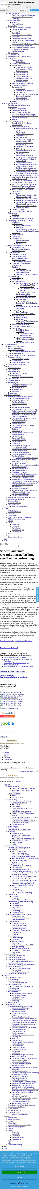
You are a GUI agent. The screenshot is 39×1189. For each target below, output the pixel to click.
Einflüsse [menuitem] (15, 1038)
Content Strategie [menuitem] (17, 938)
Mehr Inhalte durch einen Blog (25, 297)
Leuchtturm (15, 215)
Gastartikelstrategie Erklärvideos (22, 45)
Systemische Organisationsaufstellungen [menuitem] (20, 1006)
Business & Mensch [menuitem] (14, 1110)
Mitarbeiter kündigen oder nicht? (22, 445)
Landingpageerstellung (23, 294)
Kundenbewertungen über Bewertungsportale (24, 79)
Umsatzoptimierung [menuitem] (18, 916)
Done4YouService (22, 312)
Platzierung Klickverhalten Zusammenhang (24, 143)
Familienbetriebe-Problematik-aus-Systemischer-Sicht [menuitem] (23, 1043)
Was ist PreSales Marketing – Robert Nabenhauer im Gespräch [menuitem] (23, 821)
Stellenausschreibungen (19, 373)
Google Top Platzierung (15, 121)
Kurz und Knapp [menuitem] (17, 797)
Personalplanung (13, 369)
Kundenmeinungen (18, 51)
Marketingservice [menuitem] (13, 936)
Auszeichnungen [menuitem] (17, 833)
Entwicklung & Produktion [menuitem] (20, 972)
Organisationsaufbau (10, 344)
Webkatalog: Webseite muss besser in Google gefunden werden (27, 322)
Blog (5, 540)
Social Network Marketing (24, 337)
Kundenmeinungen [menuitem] (18, 824)
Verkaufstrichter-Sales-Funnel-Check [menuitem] (23, 945)
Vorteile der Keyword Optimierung (27, 170)
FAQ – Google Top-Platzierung (22, 211)
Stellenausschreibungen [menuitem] (19, 983)
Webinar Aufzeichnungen (20, 495)
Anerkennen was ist (18, 423)
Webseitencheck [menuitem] (17, 867)
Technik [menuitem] (14, 862)
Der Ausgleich (16, 427)
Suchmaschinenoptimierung (21, 126)
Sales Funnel (16, 233)
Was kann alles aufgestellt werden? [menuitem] (23, 1085)
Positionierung (12, 213)
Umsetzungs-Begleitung (23, 261)
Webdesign (15, 222)
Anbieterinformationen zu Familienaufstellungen (20, 401)
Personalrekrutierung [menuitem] (14, 984)
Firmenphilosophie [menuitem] (14, 786)
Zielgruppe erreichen (22, 152)
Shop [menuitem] (5, 1146)
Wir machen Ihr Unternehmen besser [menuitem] (23, 961)
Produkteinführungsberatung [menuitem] (21, 968)
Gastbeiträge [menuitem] (16, 1136)
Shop (5, 539)
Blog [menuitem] (5, 1148)
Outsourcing (16, 236)
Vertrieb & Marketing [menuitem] (11, 846)
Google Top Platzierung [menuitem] (15, 864)
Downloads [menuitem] (15, 1134)
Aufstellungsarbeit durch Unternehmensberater (20, 421)
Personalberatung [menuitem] (13, 988)
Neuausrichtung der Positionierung (23, 218)
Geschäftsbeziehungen (19, 440)
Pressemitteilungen (18, 530)
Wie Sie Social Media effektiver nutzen (27, 334)
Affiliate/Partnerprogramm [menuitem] (16, 1127)
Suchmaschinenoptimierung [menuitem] (21, 869)
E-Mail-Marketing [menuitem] (17, 905)
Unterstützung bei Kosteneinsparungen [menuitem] (24, 1082)
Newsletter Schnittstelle (23, 225)
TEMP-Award (20, 62)
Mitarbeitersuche (17, 389)
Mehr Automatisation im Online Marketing (25, 116)
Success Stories (17, 87)
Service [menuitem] (6, 1116)
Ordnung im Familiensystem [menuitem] (21, 1062)
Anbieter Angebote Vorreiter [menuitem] (21, 1017)
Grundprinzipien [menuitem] (17, 1051)
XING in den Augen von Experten (23, 83)
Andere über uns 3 (22, 74)
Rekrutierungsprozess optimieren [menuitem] (22, 986)
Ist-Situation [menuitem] (16, 1053)
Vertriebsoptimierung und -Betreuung (20, 245)
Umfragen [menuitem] (11, 1121)
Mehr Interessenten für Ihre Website (27, 283)
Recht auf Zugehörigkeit (19, 463)
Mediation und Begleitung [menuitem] (16, 1107)
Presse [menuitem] (10, 1130)
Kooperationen (12, 510)
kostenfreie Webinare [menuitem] (14, 1119)
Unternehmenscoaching (19, 258)
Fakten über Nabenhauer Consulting (23, 15)
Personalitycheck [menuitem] (13, 1112)
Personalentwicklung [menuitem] (14, 977)
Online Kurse (12, 515)
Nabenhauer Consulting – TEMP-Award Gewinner (16, 641)
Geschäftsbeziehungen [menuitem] (19, 1049)
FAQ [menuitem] (9, 1143)
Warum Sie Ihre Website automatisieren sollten (27, 286)
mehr (19, 1178)
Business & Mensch (14, 503)
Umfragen (11, 513)
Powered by (3, 10)
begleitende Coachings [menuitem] (19, 923)
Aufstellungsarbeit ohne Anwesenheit (24, 418)
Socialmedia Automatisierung (25, 342)
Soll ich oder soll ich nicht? (20, 468)
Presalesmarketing (21, 317)
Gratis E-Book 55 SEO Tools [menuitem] (21, 866)
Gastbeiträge (16, 528)
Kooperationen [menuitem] (12, 1118)
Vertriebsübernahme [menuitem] (18, 920)
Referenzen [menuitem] (11, 831)
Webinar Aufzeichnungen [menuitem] (20, 1103)
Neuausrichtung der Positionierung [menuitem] (23, 900)
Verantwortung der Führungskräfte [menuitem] (23, 1083)
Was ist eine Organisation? (16, 346)
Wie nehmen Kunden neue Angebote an (24, 490)
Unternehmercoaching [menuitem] (19, 925)
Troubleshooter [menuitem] (13, 1002)
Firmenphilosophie (14, 13)
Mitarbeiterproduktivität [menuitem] (19, 995)
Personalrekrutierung (14, 375)
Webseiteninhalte (21, 137)
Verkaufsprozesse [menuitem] (17, 909)
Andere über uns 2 (22, 72)
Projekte (14, 101)
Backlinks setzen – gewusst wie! (26, 168)
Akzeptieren (19, 1172)
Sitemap (6, 752)
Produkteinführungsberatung (21, 359)
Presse (10, 522)
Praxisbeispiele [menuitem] (16, 970)
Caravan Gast (20, 89)
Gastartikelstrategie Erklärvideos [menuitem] (22, 819)
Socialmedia (16, 328)
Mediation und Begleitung (16, 499)
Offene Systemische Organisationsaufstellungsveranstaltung (13, 676)
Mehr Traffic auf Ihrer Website (21, 112)
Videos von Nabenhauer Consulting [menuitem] (19, 801)
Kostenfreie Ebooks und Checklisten (19, 517)
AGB (10, 533)
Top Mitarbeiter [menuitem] (13, 992)
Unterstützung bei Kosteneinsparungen (24, 474)
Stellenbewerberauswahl (19, 470)
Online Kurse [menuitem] (12, 1123)
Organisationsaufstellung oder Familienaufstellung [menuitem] (21, 1064)
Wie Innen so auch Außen (20, 488)
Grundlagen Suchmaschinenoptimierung (25, 154)
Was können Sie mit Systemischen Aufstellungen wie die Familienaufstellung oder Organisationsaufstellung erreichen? (25, 481)
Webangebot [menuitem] (16, 810)
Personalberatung (13, 378)
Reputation (15, 216)
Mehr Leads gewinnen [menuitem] (19, 851)
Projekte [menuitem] (14, 844)
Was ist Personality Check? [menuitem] (20, 1114)
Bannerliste (15, 524)
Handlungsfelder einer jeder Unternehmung (21, 355)
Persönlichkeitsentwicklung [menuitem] (12, 1004)
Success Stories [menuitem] (17, 842)
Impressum (7, 757)
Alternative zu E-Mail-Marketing (26, 200)
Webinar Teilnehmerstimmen (21, 63)
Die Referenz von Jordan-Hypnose (27, 94)
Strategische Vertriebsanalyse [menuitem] (21, 918)
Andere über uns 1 (22, 71)
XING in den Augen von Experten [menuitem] (23, 839)
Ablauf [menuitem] (14, 1015)
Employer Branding (14, 380)
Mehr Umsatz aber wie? (19, 447)
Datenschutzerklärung (15, 537)
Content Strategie (17, 278)
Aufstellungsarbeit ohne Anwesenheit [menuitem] (24, 1028)
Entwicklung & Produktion (20, 362)
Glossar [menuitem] (10, 1128)
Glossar (10, 521)
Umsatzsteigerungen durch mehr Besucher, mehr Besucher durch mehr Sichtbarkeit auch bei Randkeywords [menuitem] (25, 873)
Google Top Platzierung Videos (22, 35)
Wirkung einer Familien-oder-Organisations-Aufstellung (21, 493)
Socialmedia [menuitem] (16, 952)
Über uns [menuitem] (7, 785)
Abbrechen (22, 10)
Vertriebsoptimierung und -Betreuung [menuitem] (20, 914)
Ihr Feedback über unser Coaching (27, 274)
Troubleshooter (13, 393)
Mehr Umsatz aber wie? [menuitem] (19, 1056)
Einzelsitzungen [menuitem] (17, 1040)
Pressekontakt (16, 531)
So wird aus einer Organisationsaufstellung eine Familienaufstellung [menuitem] (25, 1073)
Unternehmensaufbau (15, 348)
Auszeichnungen (17, 60)
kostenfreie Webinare (14, 512)
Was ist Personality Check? (20, 506)
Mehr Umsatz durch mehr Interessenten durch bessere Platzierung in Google (24, 185)
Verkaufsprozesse (17, 234)
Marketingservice (13, 276)
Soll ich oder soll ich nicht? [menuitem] (20, 1076)
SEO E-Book (16, 31)
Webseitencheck (17, 125)
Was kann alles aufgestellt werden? (23, 477)
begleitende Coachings (19, 254)
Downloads (15, 526)
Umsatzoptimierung (18, 247)
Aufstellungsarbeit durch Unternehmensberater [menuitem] (20, 1030)
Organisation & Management (17, 364)
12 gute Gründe (13, 53)
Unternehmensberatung (15, 353)
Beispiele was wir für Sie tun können (19, 56)
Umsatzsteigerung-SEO (23, 141)
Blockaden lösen (13, 501)
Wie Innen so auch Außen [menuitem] (20, 1096)
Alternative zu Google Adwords (26, 195)
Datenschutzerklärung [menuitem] (15, 1145)
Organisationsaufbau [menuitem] (10, 954)
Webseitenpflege (21, 299)
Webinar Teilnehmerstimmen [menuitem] (21, 835)
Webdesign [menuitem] (15, 903)
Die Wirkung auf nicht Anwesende (23, 425)
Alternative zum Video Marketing (26, 206)
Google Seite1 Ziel (22, 135)
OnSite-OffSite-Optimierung (25, 139)
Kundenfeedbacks (21, 81)
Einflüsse (15, 429)
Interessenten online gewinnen (21, 38)
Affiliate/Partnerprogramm (16, 519)
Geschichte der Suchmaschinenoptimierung (25, 133)
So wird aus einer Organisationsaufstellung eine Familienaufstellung (25, 466)
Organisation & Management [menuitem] (17, 974)
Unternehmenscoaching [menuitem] (19, 927)
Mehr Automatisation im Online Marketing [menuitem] (25, 858)
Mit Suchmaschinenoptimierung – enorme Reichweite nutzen (26, 165)
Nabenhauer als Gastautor (20, 85)
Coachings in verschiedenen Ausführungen (21, 264)
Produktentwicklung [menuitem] (14, 966)
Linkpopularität (21, 161)
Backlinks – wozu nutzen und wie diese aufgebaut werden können (27, 158)
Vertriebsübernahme (18, 251)
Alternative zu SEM (22, 207)
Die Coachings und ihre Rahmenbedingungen (23, 271)
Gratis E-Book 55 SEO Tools (21, 123)
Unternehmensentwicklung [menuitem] (16, 959)
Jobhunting (15, 391)
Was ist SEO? (20, 148)
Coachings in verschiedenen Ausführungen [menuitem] (21, 931)
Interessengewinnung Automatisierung (22, 241)
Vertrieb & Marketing (11, 103)
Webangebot (16, 36)
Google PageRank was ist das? (26, 150)
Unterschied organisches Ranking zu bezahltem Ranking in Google (26, 172)
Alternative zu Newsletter (24, 204)
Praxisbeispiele (16, 360)
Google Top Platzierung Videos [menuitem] (22, 808)
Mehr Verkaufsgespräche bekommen (23, 114)
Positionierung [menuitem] (12, 894)
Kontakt (6, 754)
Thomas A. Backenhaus (23, 96)
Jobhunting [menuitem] (15, 1001)
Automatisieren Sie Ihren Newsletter (27, 231)
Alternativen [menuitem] (16, 889)
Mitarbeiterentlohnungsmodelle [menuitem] (22, 993)
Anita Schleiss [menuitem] (12, 799)
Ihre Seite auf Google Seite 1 (25, 146)
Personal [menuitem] (6, 975)
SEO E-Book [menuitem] (16, 804)
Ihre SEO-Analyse (18, 209)
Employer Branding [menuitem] (14, 990)
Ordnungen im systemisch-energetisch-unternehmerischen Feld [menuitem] (24, 1059)
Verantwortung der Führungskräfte (23, 476)
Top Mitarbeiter (13, 382)
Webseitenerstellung (18, 281)
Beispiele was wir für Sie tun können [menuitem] (19, 830)
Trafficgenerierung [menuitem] (18, 947)
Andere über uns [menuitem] (17, 837)
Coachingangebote (14, 252)
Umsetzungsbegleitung (19, 260)
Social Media (16, 33)
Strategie (19, 243)
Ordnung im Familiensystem (21, 452)
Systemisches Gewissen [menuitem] (19, 1080)
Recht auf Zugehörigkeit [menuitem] (19, 1071)
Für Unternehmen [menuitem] (17, 1046)
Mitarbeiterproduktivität (19, 386)
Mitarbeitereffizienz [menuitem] (18, 997)
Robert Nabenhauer (14, 20)
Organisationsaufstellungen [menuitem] (20, 1008)
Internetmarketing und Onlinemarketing (20, 220)
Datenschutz (8, 759)
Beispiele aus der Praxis (19, 404)
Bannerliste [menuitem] (15, 1132)
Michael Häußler (21, 98)
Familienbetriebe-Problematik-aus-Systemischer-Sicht (23, 433)
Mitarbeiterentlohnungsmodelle (22, 384)
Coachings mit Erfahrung (24, 67)
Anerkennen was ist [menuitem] (18, 1033)
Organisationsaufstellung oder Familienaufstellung (21, 455)
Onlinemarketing (17, 238)
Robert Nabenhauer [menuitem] (14, 794)
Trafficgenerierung (18, 315)
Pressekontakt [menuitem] (16, 1139)
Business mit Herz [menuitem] (14, 828)
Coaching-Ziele (21, 269)
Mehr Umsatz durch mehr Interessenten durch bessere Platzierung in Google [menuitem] (24, 881)
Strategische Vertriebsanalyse (21, 249)
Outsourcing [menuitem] (16, 911)
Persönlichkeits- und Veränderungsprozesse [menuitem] (21, 1105)
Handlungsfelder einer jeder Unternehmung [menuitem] (21, 965)
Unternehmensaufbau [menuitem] (15, 957)
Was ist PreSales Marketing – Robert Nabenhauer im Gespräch (23, 48)
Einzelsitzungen (17, 431)
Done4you (15, 310)
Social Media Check (22, 330)
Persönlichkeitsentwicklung (12, 395)
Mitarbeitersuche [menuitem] (17, 999)
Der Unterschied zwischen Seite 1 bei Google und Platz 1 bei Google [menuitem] (24, 877)
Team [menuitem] (14, 795)
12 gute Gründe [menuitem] (13, 826)
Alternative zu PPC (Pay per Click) (27, 202)
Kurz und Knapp (17, 24)
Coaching (15, 267)
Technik (14, 119)
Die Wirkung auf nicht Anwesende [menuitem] (23, 1035)
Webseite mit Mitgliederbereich (26, 296)
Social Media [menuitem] (16, 806)
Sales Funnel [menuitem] (16, 907)
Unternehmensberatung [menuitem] (15, 963)
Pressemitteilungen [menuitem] (18, 1137)
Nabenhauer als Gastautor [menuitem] (20, 840)
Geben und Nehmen (18, 438)
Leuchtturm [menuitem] (15, 896)
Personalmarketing (14, 371)
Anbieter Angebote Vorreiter (21, 407)
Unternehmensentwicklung (16, 350)
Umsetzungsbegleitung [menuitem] (19, 929)
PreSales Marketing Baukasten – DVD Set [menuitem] (25, 817)
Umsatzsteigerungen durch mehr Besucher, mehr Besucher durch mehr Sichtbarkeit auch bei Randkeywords (25, 177)
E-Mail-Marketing (17, 224)
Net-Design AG (21, 92)
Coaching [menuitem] (15, 934)
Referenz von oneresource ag (25, 90)
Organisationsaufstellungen (20, 398)
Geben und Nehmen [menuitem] (18, 1047)
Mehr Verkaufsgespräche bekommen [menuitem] (23, 857)
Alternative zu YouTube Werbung (26, 198)
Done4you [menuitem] (15, 943)
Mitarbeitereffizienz (18, 387)
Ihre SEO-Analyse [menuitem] (18, 891)
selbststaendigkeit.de (22, 99)
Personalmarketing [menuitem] (14, 981)
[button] (3, 745)
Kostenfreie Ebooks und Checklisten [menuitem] (19, 1125)
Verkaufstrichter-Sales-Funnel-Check (23, 314)
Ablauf (14, 405)
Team (14, 22)
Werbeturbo (19, 319)
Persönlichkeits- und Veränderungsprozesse (21, 497)
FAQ (9, 535)
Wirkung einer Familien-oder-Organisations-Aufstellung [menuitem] (21, 1100)
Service (6, 508)
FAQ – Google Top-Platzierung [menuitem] (22, 893)
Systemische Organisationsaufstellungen (20, 396)
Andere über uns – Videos (24, 69)
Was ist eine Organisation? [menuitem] (16, 956)
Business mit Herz (14, 54)
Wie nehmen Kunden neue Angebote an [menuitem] (24, 1098)
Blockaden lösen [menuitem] (13, 1109)
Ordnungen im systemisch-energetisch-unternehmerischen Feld (24, 449)
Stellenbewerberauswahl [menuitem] (19, 1078)
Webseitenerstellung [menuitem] (18, 941)
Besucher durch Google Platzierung (23, 188)
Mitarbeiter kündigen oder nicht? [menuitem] (22, 1055)
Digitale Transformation (19, 29)
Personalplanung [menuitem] (13, 979)
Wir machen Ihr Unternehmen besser (23, 351)
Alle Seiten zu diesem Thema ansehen (12, 671)
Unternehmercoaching (19, 256)
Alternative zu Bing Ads (23, 197)
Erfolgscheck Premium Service (22, 326)
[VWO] (8, 10)
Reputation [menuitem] (15, 898)
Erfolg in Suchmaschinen (24, 162)
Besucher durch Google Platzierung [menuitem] (23, 884)
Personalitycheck (13, 504)
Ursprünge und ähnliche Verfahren (27, 458)
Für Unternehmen (17, 436)
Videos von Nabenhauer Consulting (19, 27)
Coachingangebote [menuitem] (14, 921)
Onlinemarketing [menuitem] (17, 912)
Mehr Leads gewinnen (19, 108)
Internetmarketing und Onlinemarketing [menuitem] (20, 902)
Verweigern (19, 1167)
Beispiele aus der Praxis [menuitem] (19, 1013)
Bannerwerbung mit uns (27, 292)
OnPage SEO (24, 301)
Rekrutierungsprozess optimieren (22, 377)
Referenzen (11, 58)
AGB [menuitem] (10, 1141)
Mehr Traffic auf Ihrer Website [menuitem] (21, 855)
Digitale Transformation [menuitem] (19, 803)
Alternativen (16, 193)
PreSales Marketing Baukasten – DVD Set (25, 44)
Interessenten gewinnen (19, 110)
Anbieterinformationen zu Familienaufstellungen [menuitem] (20, 1010)
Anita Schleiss (12, 26)
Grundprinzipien (17, 441)
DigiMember (18, 781)
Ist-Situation (16, 443)
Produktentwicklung (14, 357)
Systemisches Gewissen (19, 472)
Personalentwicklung (14, 368)
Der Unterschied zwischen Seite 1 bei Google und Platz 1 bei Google (24, 181)
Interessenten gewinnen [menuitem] (19, 853)
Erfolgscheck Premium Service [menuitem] (22, 950)
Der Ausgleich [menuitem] (16, 1037)
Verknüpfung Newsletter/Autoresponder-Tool (26, 228)
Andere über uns (17, 65)
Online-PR (15, 279)
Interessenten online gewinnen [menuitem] (21, 812)
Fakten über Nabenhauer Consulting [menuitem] (23, 788)
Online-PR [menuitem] (15, 939)
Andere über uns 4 (22, 76)
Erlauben (34, 10)
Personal (6, 366)
